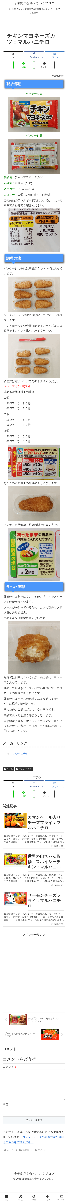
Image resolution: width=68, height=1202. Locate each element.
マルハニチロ (20, 753)
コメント (9, 1067)
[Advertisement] (34, 971)
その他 (10, 768)
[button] (61, 738)
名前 (5, 1104)
